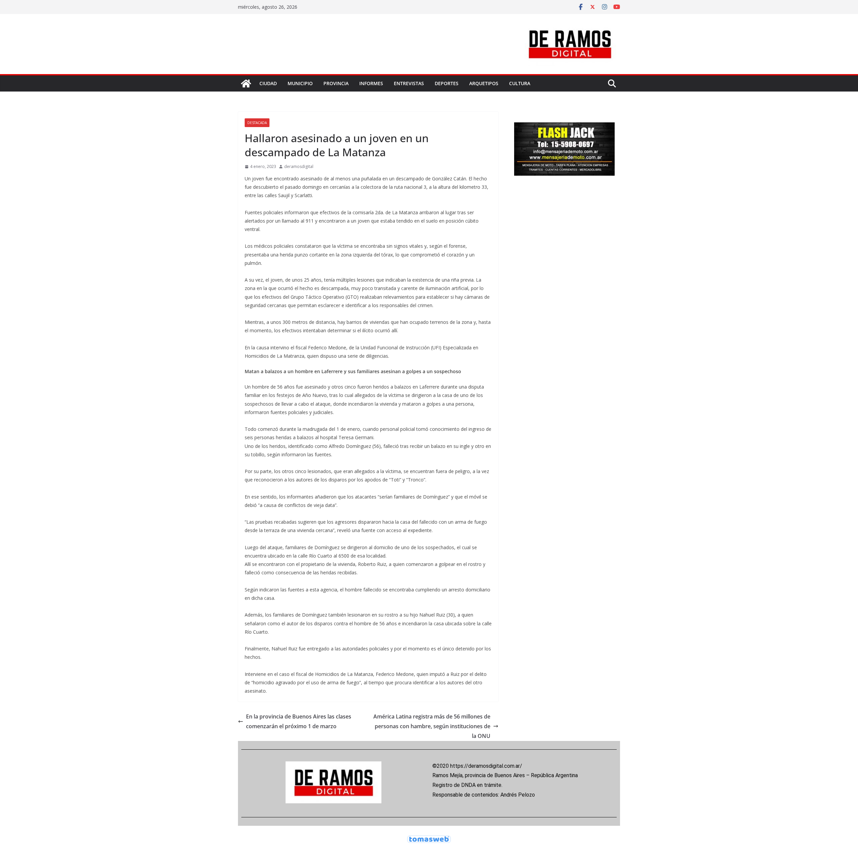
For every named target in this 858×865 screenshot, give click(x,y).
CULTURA (519, 83)
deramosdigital (298, 166)
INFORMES (371, 83)
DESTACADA (257, 122)
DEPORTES (446, 83)
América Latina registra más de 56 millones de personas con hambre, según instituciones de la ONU (431, 726)
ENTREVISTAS (409, 83)
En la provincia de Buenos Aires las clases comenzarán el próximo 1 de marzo (298, 721)
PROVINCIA (336, 83)
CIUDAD (268, 83)
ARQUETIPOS (483, 83)
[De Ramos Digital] (246, 83)
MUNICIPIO (300, 83)
